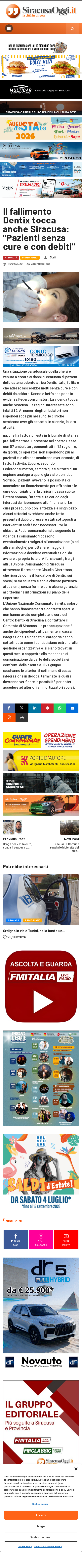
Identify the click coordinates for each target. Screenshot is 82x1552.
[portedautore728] (41, 760)
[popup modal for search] (72, 28)
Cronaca (13, 926)
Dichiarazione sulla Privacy (48, 1546)
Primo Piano (30, 257)
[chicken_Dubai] (41, 66)
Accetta (41, 1515)
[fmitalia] (41, 169)
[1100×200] (41, 108)
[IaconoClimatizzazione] (41, 356)
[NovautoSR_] (41, 1315)
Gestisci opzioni (41, 1537)
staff (53, 257)
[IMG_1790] (41, 150)
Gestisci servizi (40, 1504)
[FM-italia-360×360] (41, 986)
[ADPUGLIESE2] (41, 805)
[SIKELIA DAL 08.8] (41, 188)
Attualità (11, 257)
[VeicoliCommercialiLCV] (41, 89)
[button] (76, 1469)
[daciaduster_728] (41, 335)
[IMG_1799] (41, 740)
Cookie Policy (25, 1546)
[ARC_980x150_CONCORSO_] (41, 47)
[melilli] (41, 1078)
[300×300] (41, 1172)
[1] (41, 1437)
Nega (41, 1526)
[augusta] (41, 128)
